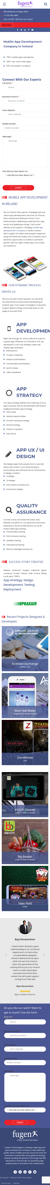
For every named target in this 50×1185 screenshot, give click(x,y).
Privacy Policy (6, 1183)
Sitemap (16, 1183)
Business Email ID (10, 97)
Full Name (7, 83)
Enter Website (8, 110)
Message (7, 136)
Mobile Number (9, 124)
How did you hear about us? (15, 171)
